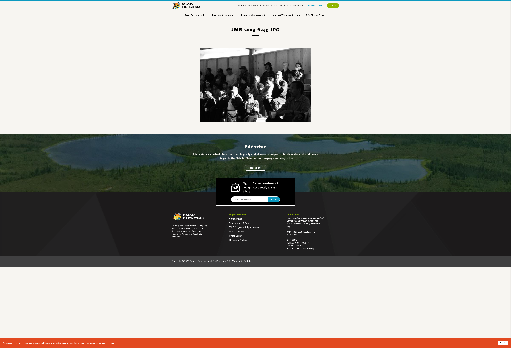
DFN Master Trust (315, 15)
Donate (333, 5)
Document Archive (314, 6)
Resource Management (252, 15)
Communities (235, 218)
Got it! (503, 342)
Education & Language (222, 15)
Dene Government (194, 15)
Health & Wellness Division (285, 15)
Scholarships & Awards (240, 223)
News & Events (269, 5)
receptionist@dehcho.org (303, 248)
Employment (285, 5)
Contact (297, 5)
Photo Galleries (237, 235)
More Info (255, 168)
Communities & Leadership (247, 5)
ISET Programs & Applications (244, 227)
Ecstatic (247, 261)
